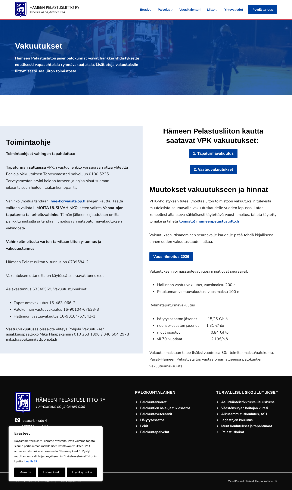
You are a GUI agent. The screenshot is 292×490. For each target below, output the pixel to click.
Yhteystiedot (233, 9)
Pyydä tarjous (262, 9)
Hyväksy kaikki (82, 472)
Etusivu (145, 9)
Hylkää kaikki (51, 472)
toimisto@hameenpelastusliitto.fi (209, 221)
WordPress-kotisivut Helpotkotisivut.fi (252, 481)
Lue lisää (30, 461)
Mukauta (25, 472)
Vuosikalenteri (190, 9)
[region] (56, 453)
